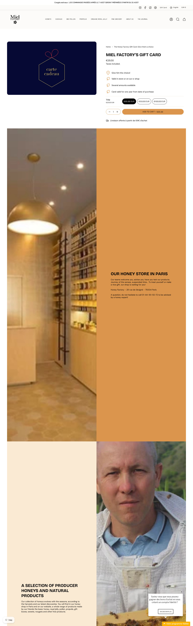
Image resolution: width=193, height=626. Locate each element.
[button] (48, 19)
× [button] (181, 591)
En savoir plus (165, 611)
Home (108, 47)
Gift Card (163, 7)
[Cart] (184, 19)
